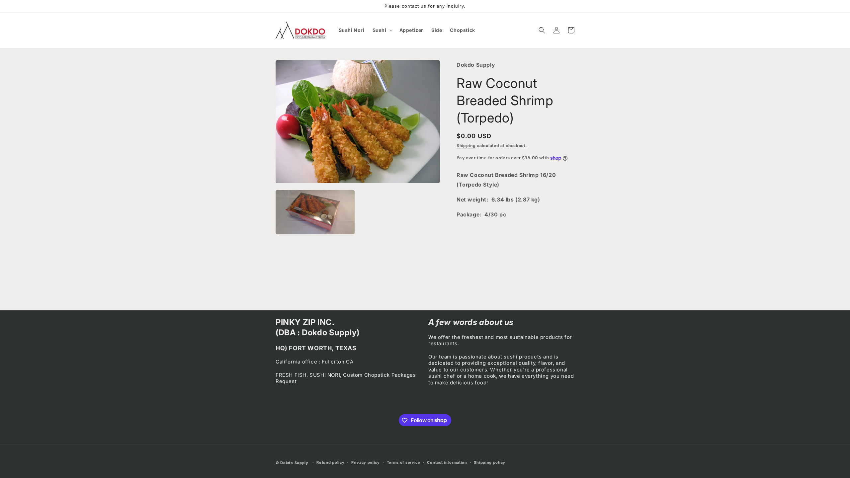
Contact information (447, 462)
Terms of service (403, 462)
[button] (382, 30)
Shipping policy (489, 462)
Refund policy (330, 462)
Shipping (466, 145)
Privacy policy (365, 462)
